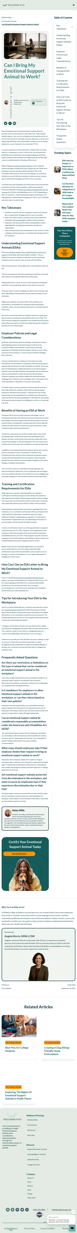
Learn (29, 1190)
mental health (20, 220)
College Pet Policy (33, 1165)
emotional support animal (22, 166)
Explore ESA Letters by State (37, 1149)
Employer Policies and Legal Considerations (63, 56)
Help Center (31, 1198)
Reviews (30, 1186)
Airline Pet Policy (33, 1159)
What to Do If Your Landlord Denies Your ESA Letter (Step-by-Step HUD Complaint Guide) (68, 212)
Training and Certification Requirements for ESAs (62, 85)
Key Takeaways (61, 27)
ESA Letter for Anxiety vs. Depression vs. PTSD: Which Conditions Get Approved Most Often (68, 169)
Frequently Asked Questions (61, 138)
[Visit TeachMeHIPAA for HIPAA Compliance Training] (39, 1214)
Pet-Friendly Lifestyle (13, 1043)
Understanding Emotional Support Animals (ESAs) (63, 40)
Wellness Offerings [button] (35, 1115)
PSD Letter (31, 1135)
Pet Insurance (32, 1125)
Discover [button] (30, 1145)
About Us (30, 1178)
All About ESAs (32, 1120)
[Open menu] (73, 5)
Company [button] (30, 1174)
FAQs (29, 1182)
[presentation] (57, 169)
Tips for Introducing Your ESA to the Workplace (63, 124)
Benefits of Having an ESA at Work (62, 70)
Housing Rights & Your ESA (36, 1154)
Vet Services (31, 1130)
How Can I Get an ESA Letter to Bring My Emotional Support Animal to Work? (63, 105)
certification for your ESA (25, 517)
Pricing (29, 1194)
